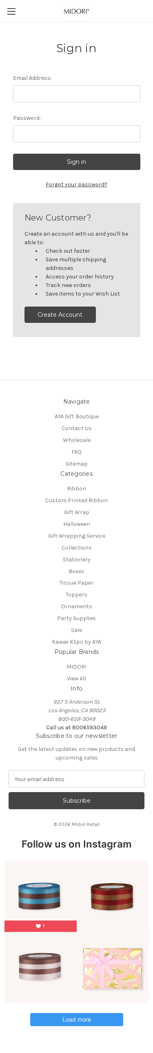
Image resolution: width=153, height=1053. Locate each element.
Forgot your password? (76, 184)
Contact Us (77, 428)
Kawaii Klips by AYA (76, 641)
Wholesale (77, 440)
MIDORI (76, 666)
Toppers (76, 594)
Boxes (76, 571)
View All (76, 678)
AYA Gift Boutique (77, 416)
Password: (27, 118)
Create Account (60, 314)
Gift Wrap (76, 512)
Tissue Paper (76, 582)
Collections (77, 547)
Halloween (76, 524)
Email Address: (32, 78)
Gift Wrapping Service (76, 535)
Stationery (77, 559)
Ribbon (76, 488)
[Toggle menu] (11, 11)
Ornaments (76, 606)
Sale (76, 630)
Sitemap (77, 463)
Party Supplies (76, 618)
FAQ (76, 451)
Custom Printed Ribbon (76, 500)
